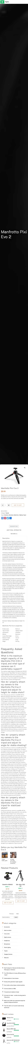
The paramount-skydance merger (11, 992)
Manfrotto (16, 515)
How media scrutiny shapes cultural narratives (14, 985)
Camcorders (7, 933)
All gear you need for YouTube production (13, 861)
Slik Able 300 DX (7, 885)
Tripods (7, 513)
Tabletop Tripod (22, 515)
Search (16, 917)
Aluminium (11, 515)
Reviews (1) (14, 533)
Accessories (7, 927)
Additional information (14, 530)
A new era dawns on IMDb (10, 988)
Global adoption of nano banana (11, 978)
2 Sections (6, 515)
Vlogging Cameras (8, 954)
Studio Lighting (7, 947)
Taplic (7, 2)
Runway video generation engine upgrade (13, 981)
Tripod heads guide (4, 860)
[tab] (14, 526)
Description (14, 526)
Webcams (6, 957)
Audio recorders (7, 930)
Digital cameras (7, 937)
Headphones (7, 940)
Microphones (7, 944)
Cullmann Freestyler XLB (20, 885)
